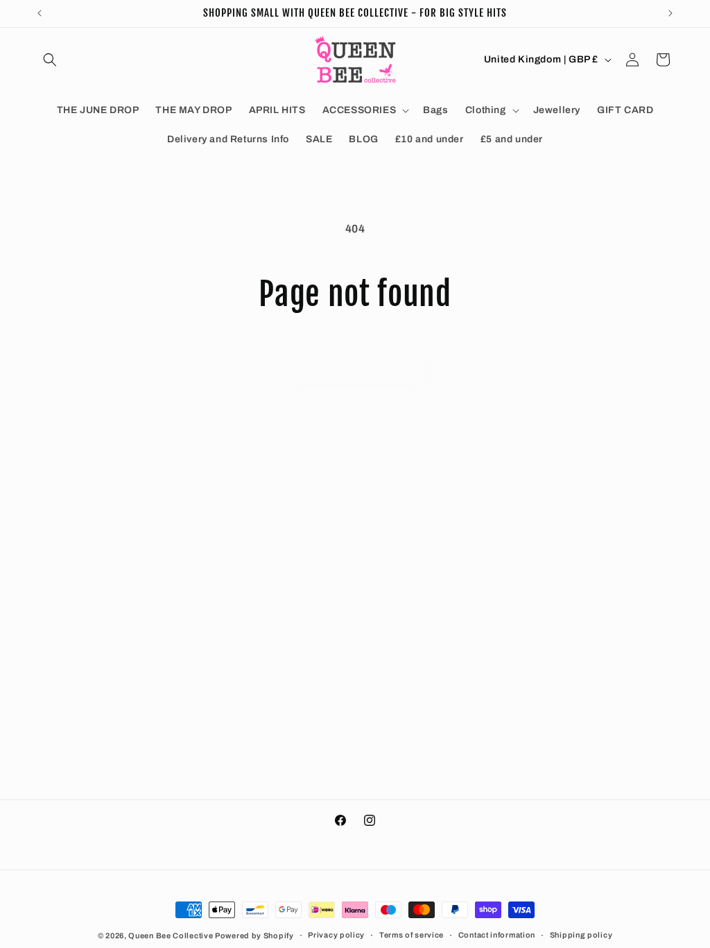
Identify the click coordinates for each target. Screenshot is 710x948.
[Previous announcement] (39, 13)
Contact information (496, 935)
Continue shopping (355, 367)
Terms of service (411, 935)
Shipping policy (581, 935)
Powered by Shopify (254, 935)
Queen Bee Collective (171, 935)
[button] (50, 59)
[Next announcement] (670, 13)
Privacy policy (336, 935)
